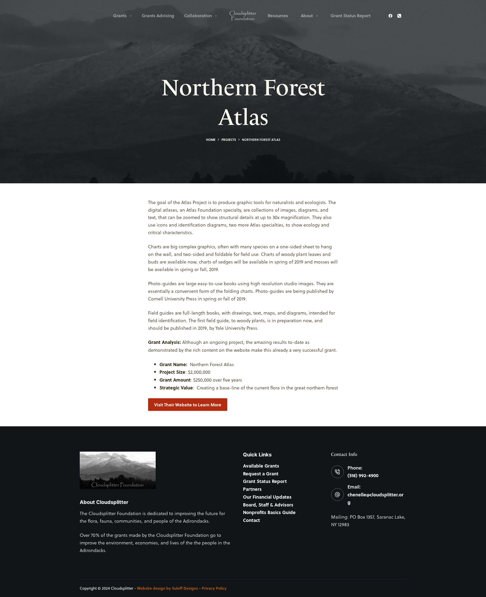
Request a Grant (260, 473)
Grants (120, 15)
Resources (278, 15)
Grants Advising (158, 15)
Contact (251, 520)
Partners (252, 489)
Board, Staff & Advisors (268, 504)
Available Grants (261, 465)
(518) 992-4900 (363, 475)
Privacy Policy (214, 588)
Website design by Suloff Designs (167, 588)
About (307, 15)
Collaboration (198, 15)
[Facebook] (390, 16)
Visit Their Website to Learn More (187, 405)
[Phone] (399, 16)
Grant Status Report (351, 15)
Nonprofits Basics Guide (269, 512)
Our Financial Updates (267, 497)
